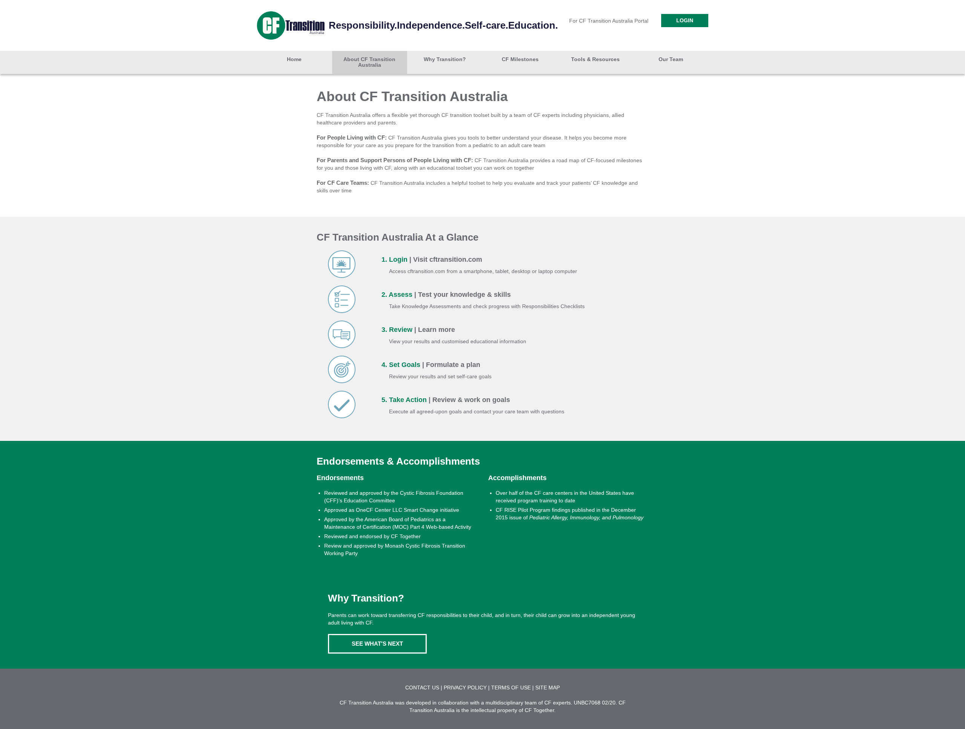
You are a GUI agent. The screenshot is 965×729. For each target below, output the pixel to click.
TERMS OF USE (511, 687)
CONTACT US (422, 687)
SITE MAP (547, 687)
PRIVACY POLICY (465, 687)
